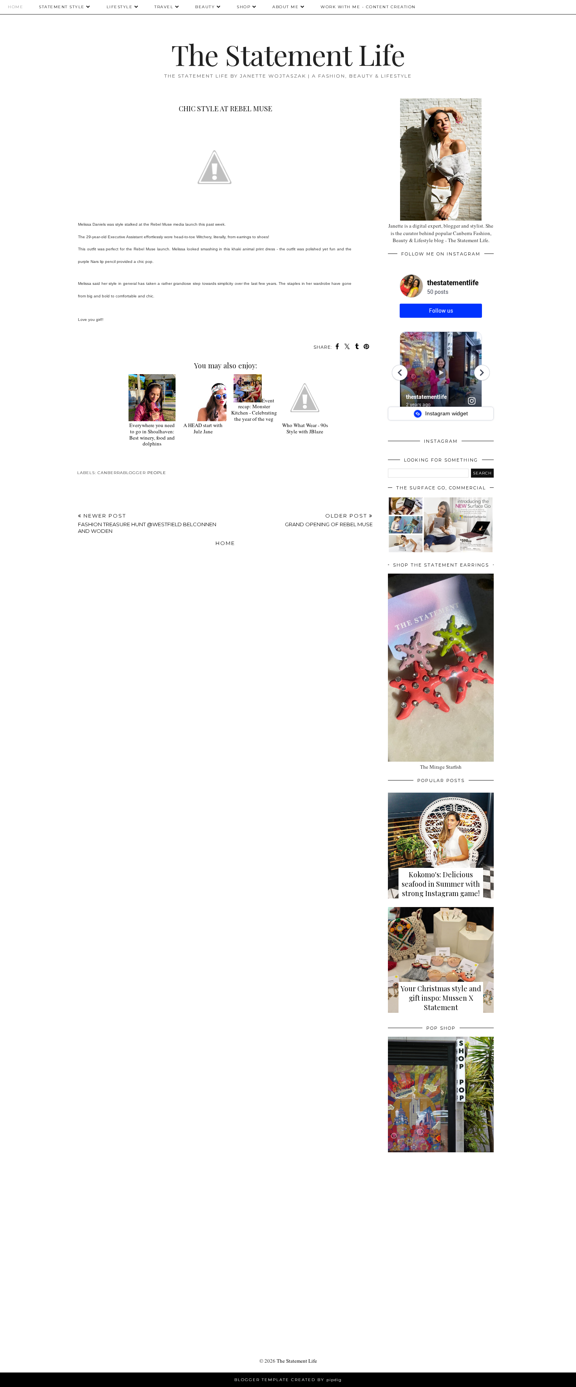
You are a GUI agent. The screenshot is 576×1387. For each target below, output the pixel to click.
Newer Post (147, 523)
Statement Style (62, 6)
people (156, 472)
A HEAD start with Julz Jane (203, 428)
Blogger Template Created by (288, 1379)
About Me (285, 6)
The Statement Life (288, 54)
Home (15, 6)
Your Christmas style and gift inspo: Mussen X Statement (440, 998)
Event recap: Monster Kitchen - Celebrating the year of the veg (254, 409)
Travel (163, 6)
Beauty (205, 6)
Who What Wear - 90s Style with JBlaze (305, 428)
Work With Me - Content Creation (368, 6)
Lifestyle (120, 6)
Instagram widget (446, 413)
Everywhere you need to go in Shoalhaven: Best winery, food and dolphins (152, 434)
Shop (243, 6)
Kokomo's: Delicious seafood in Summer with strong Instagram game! (441, 884)
